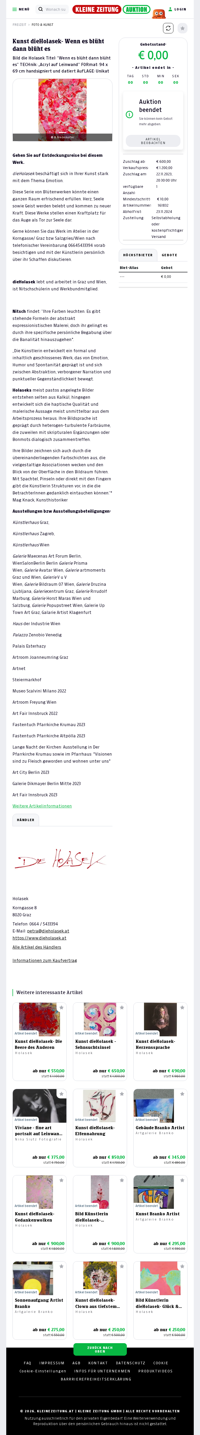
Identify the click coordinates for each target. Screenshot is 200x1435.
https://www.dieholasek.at (39, 938)
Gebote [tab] (169, 255)
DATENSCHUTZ (131, 1363)
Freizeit (19, 24)
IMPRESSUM (52, 1363)
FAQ (28, 1363)
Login (180, 9)
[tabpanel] (62, 888)
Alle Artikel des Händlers (36, 947)
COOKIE (160, 1363)
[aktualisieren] (168, 28)
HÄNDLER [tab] (26, 820)
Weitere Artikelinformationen (42, 806)
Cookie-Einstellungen (43, 1371)
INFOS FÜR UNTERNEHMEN (102, 1371)
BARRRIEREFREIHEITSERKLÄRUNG (96, 1379)
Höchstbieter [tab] (138, 255)
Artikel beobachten (153, 141)
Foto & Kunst (42, 24)
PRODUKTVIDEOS (155, 1371)
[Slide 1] (62, 132)
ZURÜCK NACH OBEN (100, 1349)
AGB (76, 1363)
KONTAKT (98, 1363)
